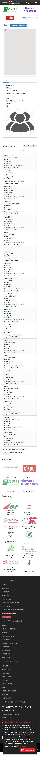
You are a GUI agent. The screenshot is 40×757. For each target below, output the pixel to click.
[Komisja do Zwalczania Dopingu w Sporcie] (10, 562)
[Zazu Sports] (10, 9)
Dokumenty (7, 650)
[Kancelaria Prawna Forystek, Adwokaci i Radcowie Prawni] (30, 18)
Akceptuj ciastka (28, 750)
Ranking (6, 673)
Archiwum (6, 657)
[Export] (34, 145)
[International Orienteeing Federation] (10, 505)
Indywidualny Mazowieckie (15, 165)
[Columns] (29, 145)
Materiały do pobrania (11, 603)
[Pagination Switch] (25, 145)
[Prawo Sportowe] (29, 563)
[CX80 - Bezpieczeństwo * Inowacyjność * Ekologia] (10, 18)
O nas (5, 585)
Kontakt (6, 592)
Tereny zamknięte (9, 691)
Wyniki (5, 680)
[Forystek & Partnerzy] (10, 467)
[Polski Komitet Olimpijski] (29, 506)
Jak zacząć (7, 588)
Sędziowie (6, 639)
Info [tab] (6, 80)
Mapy (5, 687)
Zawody (6, 666)
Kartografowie (8, 636)
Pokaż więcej (21, 746)
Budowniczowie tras (10, 643)
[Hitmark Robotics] (29, 482)
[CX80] (29, 468)
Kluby (5, 25)
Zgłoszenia (7, 669)
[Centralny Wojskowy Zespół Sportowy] (10, 534)
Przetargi (6, 654)
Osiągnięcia (7, 599)
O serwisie (6, 606)
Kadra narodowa (9, 684)
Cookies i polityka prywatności (13, 610)
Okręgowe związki (9, 629)
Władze (5, 625)
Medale (5, 694)
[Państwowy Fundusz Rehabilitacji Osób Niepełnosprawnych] (29, 548)
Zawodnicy (7, 676)
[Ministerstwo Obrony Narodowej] (29, 520)
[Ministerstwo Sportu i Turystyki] (10, 520)
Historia (6, 595)
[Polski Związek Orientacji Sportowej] (5, 2)
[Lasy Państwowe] (29, 534)
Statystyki (7, 698)
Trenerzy (6, 647)
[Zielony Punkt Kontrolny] (10, 548)
